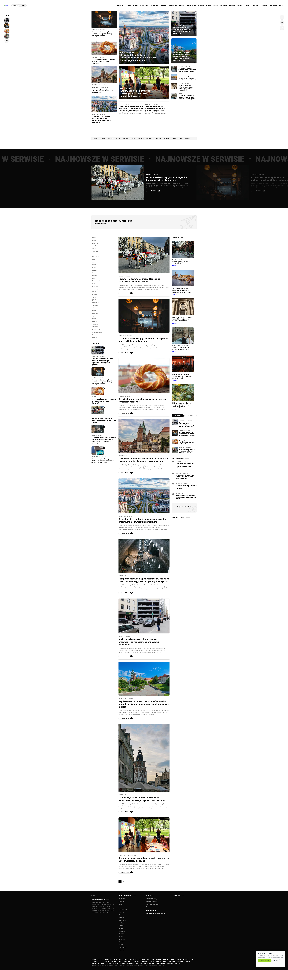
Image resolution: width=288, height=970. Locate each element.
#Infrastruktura (148, 138)
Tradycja (94, 57)
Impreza (94, 311)
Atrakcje (94, 259)
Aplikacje (94, 321)
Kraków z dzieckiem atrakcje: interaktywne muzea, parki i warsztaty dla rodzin (135, 93)
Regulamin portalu (151, 901)
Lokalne (94, 249)
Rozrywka (95, 276)
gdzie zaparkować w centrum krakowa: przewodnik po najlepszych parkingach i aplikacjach (183, 30)
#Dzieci (118, 138)
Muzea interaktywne (98, 281)
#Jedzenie (166, 138)
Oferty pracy (95, 251)
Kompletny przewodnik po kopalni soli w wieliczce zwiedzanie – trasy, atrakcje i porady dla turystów (104, 441)
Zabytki (94, 297)
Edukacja (94, 254)
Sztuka (121, 104)
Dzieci (93, 278)
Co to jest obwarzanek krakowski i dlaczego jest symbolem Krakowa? (104, 61)
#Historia (132, 138)
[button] (193, 138)
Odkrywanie (95, 303)
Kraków (180, 84)
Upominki (94, 270)
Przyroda (181, 94)
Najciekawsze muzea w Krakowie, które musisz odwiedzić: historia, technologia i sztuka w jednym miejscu (131, 108)
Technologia (95, 289)
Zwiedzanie (95, 305)
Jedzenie (94, 308)
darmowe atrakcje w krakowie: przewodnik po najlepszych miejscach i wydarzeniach (186, 88)
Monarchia (95, 243)
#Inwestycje (158, 138)
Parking (175, 25)
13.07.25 (174, 266)
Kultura (180, 66)
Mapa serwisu (150, 907)
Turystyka (95, 29)
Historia (94, 238)
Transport (95, 313)
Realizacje (95, 114)
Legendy (94, 316)
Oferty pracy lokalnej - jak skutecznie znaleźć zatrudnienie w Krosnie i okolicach (103, 461)
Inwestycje (95, 327)
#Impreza (139, 138)
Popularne (178, 415)
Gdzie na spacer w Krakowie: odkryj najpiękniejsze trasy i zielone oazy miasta (181, 405)
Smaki (180, 75)
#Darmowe (110, 138)
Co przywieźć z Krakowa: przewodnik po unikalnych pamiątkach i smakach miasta (187, 78)
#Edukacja (125, 138)
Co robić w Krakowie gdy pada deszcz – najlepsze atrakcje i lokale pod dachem (102, 34)
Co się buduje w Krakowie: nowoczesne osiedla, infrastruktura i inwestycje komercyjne (101, 119)
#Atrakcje (103, 138)
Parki (121, 88)
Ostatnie (190, 415)
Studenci (123, 52)
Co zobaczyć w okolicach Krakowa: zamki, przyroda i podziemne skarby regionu (186, 97)
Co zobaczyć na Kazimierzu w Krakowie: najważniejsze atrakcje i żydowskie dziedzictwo (155, 108)
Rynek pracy (95, 257)
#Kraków (174, 138)
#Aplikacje (95, 138)
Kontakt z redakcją (152, 899)
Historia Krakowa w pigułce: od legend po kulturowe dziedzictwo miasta (167, 179)
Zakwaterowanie (96, 85)
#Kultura (180, 138)
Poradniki (94, 292)
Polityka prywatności (152, 904)
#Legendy (187, 138)
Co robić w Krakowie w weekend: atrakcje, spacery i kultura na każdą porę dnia (187, 69)
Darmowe (94, 267)
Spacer (94, 300)
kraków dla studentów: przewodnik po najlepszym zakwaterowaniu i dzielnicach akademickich (102, 90)
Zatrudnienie (95, 246)
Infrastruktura (96, 329)
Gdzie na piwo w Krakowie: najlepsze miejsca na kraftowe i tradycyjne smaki (182, 376)
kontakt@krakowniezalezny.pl (155, 913)
